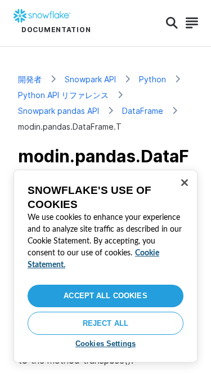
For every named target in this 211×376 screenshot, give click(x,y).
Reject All (105, 323)
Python (152, 79)
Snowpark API (90, 79)
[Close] (184, 182)
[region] (105, 266)
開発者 (30, 79)
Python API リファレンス (63, 95)
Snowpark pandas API (58, 111)
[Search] (172, 23)
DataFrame (142, 111)
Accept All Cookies (105, 295)
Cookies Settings (105, 343)
